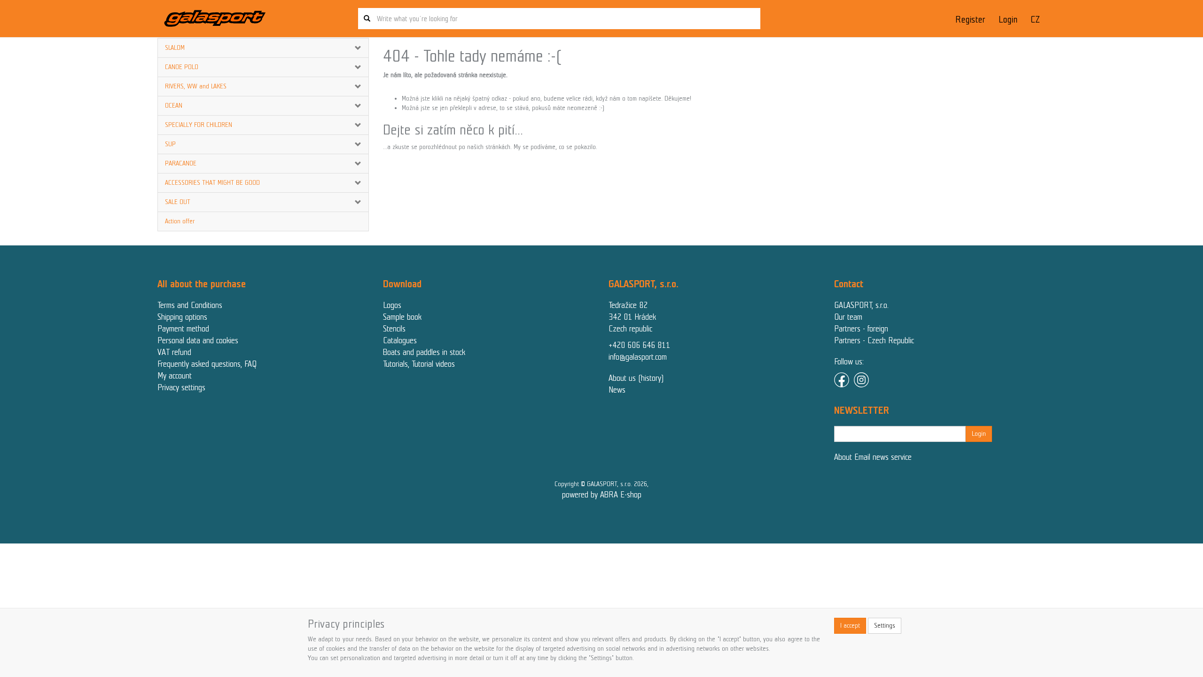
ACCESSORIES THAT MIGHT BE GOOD (212, 182)
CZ (1035, 19)
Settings (884, 625)
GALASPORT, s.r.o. (861, 305)
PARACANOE (180, 163)
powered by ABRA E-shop (601, 494)
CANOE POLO (181, 67)
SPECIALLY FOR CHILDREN (198, 124)
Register (970, 19)
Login (1008, 19)
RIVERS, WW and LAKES (196, 86)
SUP (170, 144)
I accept (850, 625)
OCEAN (173, 105)
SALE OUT (177, 201)
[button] (350, 48)
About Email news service (873, 457)
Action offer (180, 221)
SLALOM (175, 47)
